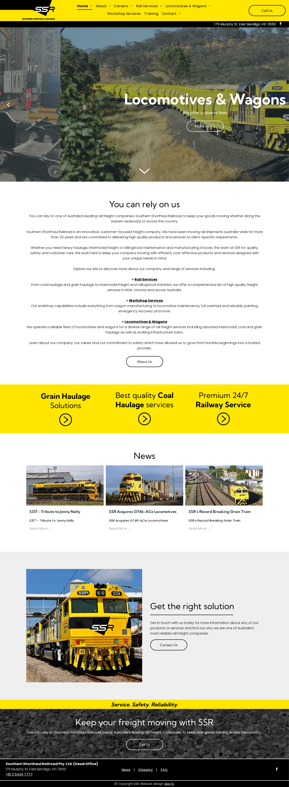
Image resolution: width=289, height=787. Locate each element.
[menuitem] (85, 6)
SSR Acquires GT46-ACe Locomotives (142, 511)
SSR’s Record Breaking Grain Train (220, 511)
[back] (8, 104)
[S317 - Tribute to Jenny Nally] (65, 485)
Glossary (145, 769)
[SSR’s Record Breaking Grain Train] (224, 485)
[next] (280, 104)
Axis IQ (169, 784)
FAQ (164, 769)
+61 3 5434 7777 (19, 774)
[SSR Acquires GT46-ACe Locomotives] (144, 485)
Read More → (40, 528)
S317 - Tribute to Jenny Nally (54, 511)
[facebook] (280, 24)
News (125, 769)
